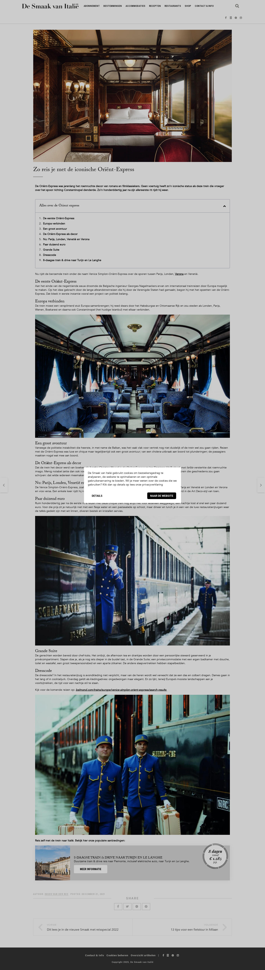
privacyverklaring (152, 484)
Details (97, 495)
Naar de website (161, 495)
